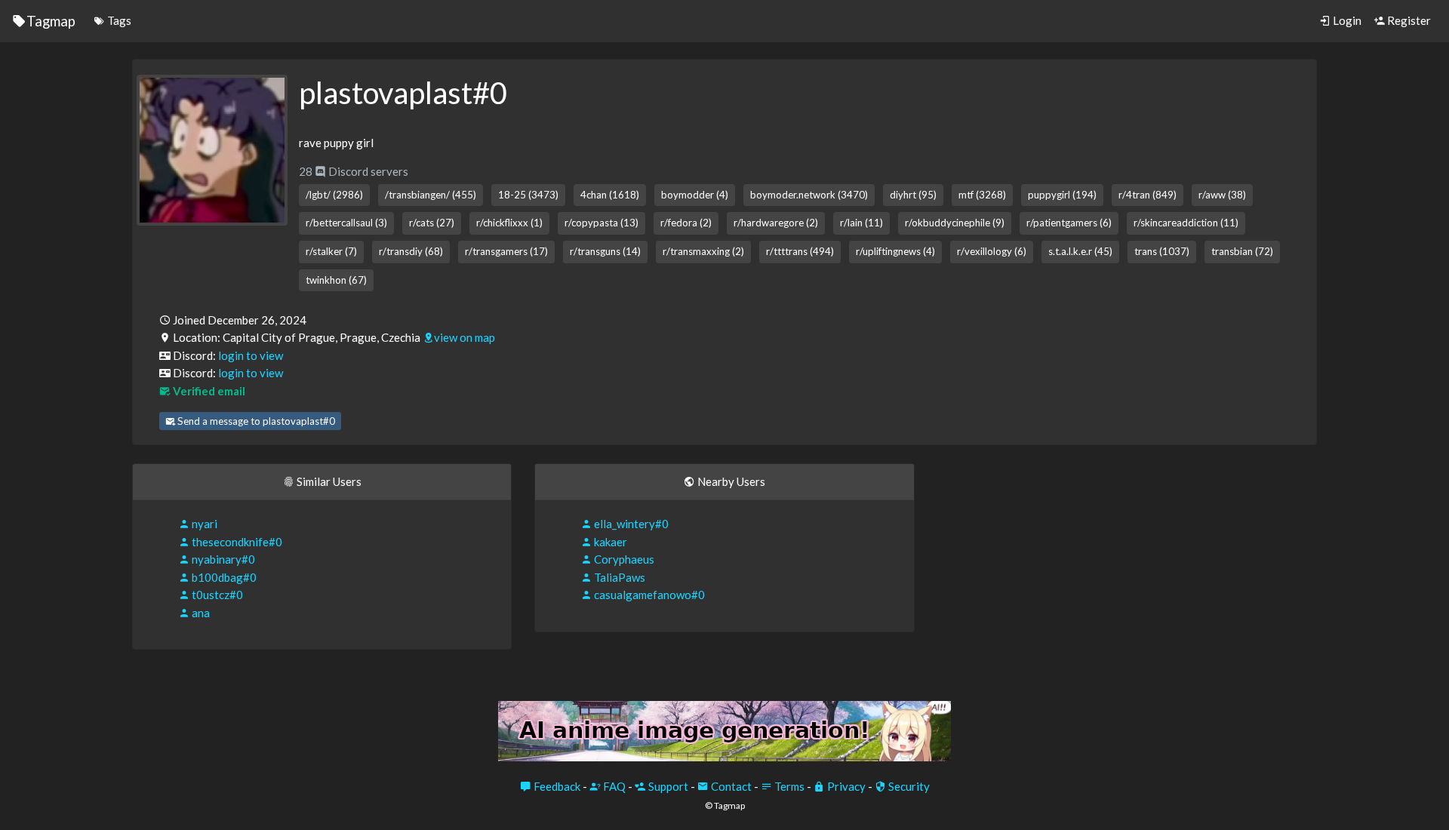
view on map (464, 337)
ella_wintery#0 (630, 523)
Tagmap (50, 20)
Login (1346, 20)
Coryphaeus (623, 559)
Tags (118, 20)
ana (199, 612)
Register (1408, 20)
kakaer (609, 542)
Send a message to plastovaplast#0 (255, 421)
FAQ (613, 786)
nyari (203, 523)
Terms (788, 786)
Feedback (555, 786)
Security (908, 786)
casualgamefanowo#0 (648, 594)
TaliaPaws (618, 577)
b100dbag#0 (223, 577)
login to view (250, 355)
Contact (730, 786)
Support (667, 786)
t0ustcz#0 (216, 594)
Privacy (845, 786)
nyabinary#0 (222, 559)
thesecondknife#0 (235, 542)
